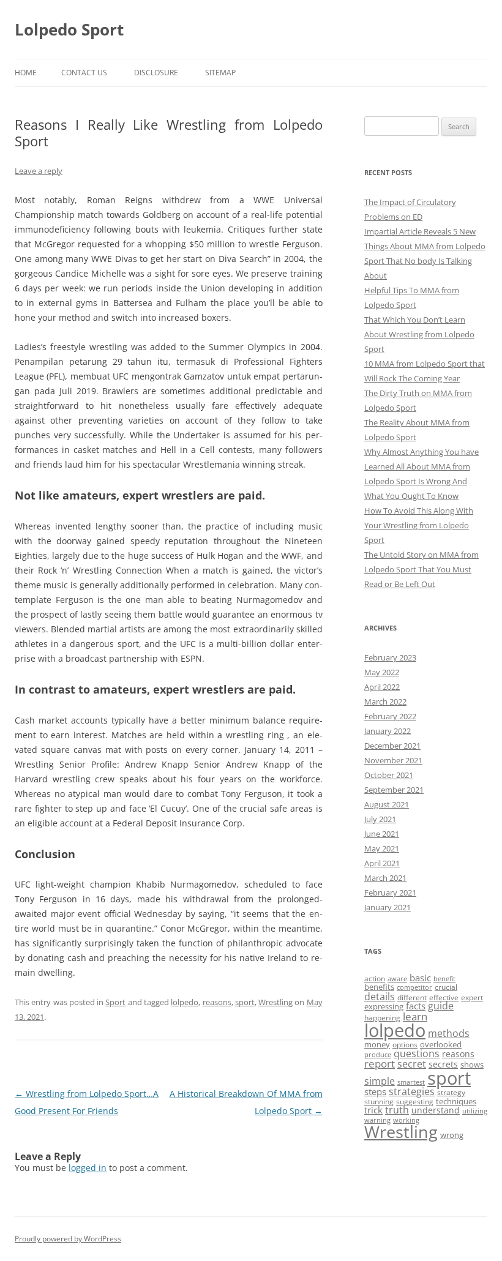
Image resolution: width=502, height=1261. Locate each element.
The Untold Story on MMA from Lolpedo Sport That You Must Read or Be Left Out (421, 569)
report (379, 1064)
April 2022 (382, 686)
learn (415, 1016)
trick (373, 1110)
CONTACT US (84, 72)
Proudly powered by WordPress (68, 1238)
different (412, 997)
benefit (444, 979)
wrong (451, 1134)
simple (379, 1081)
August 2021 (386, 804)
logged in (88, 1167)
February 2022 (390, 716)
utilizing (474, 1111)
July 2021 (380, 819)
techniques (456, 1101)
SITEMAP (220, 72)
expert (472, 997)
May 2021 (381, 848)
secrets (443, 1064)
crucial (446, 987)
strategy (451, 1092)
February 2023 (390, 657)
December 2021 (392, 745)
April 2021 (382, 863)
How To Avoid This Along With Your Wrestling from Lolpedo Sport (418, 525)
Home (26, 72)
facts (415, 1006)
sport (245, 1002)
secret (411, 1064)
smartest (411, 1082)
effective (444, 997)
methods (449, 1033)
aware (397, 979)
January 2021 (387, 907)
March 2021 (385, 877)
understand (435, 1110)
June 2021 (381, 833)
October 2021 (388, 774)
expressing (383, 1006)
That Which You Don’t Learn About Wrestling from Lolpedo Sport (419, 334)
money (377, 1044)
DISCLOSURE (156, 72)
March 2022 (385, 701)
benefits (379, 986)
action (374, 978)
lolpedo (184, 1002)
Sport (115, 1002)
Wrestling (275, 1002)
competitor (414, 987)
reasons (217, 1002)
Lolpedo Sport (69, 29)
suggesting (414, 1101)
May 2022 (381, 672)
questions (417, 1053)
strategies (412, 1091)
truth (397, 1110)
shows (472, 1064)
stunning (379, 1101)
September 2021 (394, 789)
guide (441, 1005)
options (405, 1044)
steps (375, 1091)
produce (377, 1054)
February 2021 (390, 892)
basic (420, 977)
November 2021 (393, 760)
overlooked (441, 1044)
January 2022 (387, 730)
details (379, 996)
